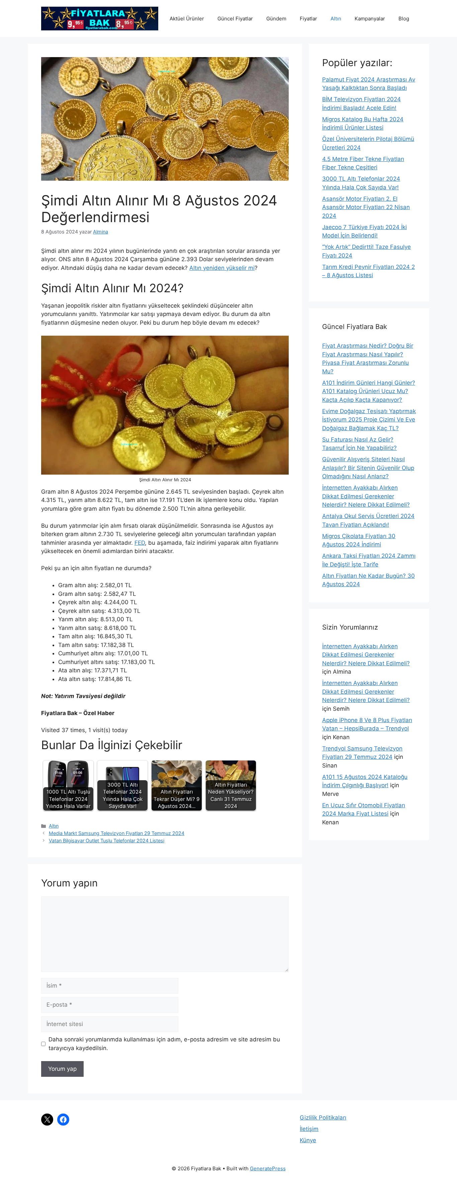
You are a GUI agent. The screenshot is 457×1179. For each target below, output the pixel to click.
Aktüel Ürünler (187, 18)
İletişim (309, 1129)
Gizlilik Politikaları (323, 1117)
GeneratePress (268, 1168)
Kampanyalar (370, 18)
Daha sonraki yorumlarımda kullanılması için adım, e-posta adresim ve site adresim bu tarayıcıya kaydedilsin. (164, 1043)
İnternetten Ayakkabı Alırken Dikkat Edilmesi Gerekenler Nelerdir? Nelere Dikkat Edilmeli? (366, 496)
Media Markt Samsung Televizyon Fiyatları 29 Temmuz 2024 (116, 833)
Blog (403, 18)
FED (139, 542)
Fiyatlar (308, 18)
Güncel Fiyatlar (235, 18)
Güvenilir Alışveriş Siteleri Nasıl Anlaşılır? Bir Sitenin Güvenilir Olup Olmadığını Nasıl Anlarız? (368, 468)
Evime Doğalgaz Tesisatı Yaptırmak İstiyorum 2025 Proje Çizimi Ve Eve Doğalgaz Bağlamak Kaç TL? (369, 420)
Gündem (276, 18)
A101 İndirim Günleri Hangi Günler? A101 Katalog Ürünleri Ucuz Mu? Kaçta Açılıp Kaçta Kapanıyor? (368, 391)
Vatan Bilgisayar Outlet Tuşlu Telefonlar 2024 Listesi (106, 840)
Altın (336, 18)
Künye (308, 1140)
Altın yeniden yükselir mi (222, 268)
